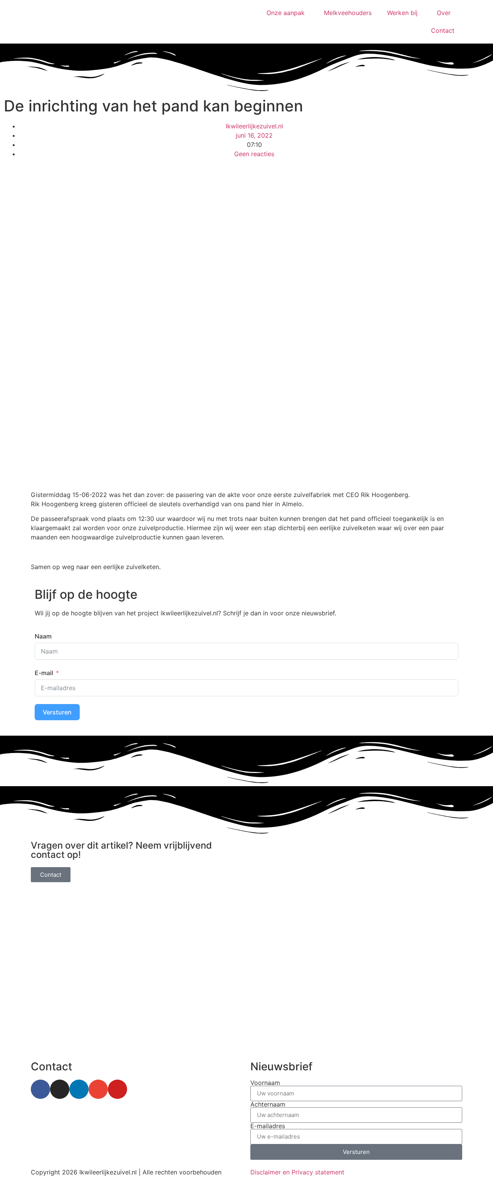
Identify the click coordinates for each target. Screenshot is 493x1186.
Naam (43, 636)
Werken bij (402, 13)
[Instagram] (59, 1089)
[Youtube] (117, 1089)
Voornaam (265, 1083)
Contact (442, 30)
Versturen (57, 712)
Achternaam (267, 1104)
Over (444, 13)
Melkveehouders (348, 13)
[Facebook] (40, 1089)
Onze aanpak (286, 13)
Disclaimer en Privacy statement (297, 1172)
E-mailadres (267, 1126)
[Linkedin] (79, 1089)
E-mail (44, 673)
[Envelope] (98, 1089)
